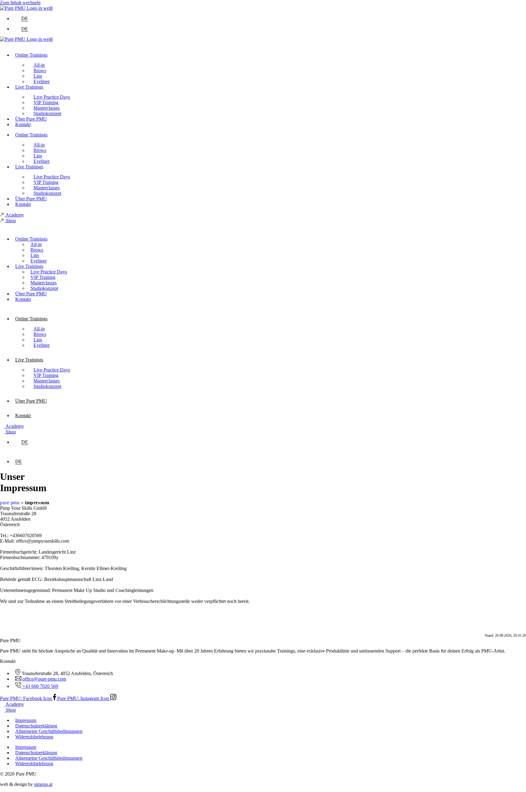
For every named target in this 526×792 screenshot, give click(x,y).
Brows (39, 70)
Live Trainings (29, 87)
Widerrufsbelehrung (34, 736)
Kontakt (23, 124)
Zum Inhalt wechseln (20, 2)
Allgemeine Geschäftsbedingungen (48, 731)
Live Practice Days (51, 97)
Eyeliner (41, 81)
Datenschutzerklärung (36, 725)
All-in (39, 65)
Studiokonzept (47, 113)
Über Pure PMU (31, 118)
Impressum (25, 720)
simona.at (43, 784)
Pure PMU (9, 502)
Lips (37, 76)
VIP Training (45, 102)
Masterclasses (46, 108)
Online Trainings (31, 55)
